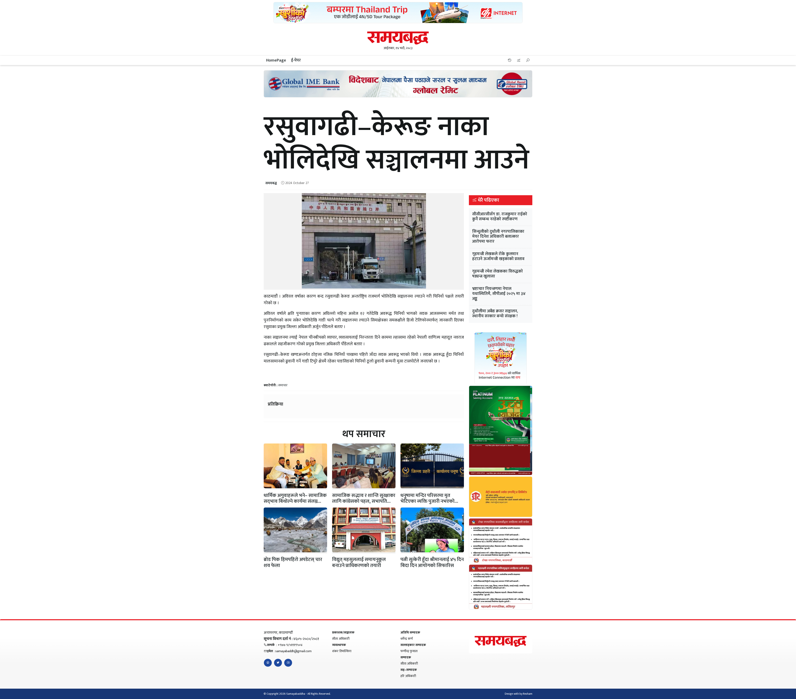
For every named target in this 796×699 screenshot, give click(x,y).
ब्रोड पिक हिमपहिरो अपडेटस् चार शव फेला (293, 562)
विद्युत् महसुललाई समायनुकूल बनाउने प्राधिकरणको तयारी (359, 562)
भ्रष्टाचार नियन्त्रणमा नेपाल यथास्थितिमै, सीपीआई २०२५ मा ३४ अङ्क (498, 293)
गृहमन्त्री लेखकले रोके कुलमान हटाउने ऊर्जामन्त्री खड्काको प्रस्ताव (498, 256)
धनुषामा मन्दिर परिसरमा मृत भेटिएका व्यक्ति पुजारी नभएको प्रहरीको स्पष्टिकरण (427, 501)
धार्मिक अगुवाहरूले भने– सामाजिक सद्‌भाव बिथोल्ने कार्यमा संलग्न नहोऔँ (295, 501)
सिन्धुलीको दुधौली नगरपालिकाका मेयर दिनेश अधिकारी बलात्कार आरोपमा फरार (498, 236)
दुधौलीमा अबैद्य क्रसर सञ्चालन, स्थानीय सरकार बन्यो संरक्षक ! (495, 314)
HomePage (276, 60)
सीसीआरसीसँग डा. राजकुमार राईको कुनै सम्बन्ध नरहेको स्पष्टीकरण (499, 217)
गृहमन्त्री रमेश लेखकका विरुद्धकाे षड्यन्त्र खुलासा (497, 274)
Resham (527, 693)
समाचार (283, 385)
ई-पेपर (296, 60)
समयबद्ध (271, 183)
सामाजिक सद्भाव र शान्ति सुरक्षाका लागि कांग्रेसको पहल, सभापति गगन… (363, 501)
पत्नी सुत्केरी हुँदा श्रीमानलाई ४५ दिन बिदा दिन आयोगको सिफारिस (432, 562)
